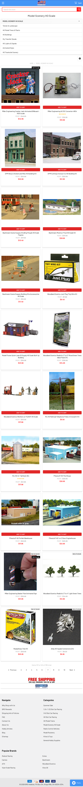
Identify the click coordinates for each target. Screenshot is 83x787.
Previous (13, 670)
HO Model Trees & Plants (11, 30)
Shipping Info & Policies (10, 713)
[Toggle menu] (3, 3)
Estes (44, 756)
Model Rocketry (49, 733)
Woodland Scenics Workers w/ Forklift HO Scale (21, 417)
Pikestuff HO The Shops (62, 476)
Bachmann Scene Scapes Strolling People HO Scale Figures (21, 234)
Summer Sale (48, 705)
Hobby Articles (7, 729)
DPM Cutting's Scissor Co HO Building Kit (62, 174)
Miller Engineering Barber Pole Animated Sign (21, 593)
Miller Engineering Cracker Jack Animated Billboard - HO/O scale (20, 112)
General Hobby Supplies (51, 740)
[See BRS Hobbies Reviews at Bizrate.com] (41, 686)
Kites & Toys (48, 736)
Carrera (4, 760)
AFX (3, 764)
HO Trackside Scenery (10, 52)
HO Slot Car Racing (50, 717)
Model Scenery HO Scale (51, 725)
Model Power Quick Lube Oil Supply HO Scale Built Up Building (20, 356)
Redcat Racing (7, 756)
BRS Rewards (7, 709)
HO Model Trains (49, 721)
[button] (79, 58)
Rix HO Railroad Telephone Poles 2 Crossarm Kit (62, 417)
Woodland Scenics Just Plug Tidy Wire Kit (62, 294)
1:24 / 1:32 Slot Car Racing (52, 709)
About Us (5, 725)
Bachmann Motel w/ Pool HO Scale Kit (62, 233)
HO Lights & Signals (10, 43)
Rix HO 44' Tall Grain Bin (20, 476)
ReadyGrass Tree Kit (21, 649)
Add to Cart (20, 107)
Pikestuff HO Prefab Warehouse (20, 538)
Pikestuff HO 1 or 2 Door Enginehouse (62, 538)
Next (71, 670)
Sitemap (5, 736)
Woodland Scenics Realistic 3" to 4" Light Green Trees (62, 593)
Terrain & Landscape (10, 26)
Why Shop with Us (8, 705)
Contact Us (6, 721)
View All (45, 768)
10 (64, 670)
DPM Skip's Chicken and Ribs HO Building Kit (21, 174)
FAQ (3, 717)
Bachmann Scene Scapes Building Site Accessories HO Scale (20, 295)
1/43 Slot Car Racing (50, 713)
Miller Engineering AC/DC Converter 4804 (62, 111)
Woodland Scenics (49, 764)
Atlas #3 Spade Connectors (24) (62, 649)
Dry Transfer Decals (10, 39)
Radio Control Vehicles (51, 729)
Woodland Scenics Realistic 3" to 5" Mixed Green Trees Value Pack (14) (62, 356)
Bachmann (46, 760)
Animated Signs (8, 48)
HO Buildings (7, 35)
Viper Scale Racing (8, 768)
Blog (3, 733)
